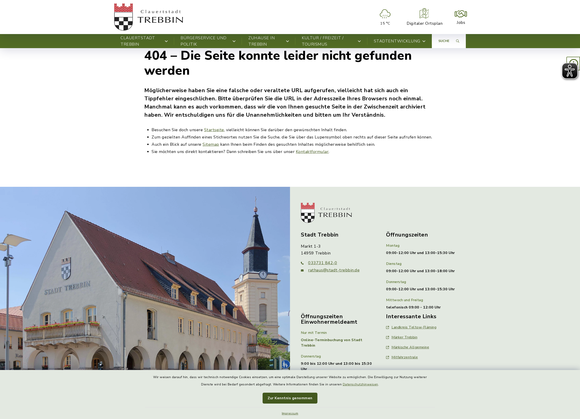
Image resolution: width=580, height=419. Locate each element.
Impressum (290, 413)
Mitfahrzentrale (405, 357)
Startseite (214, 130)
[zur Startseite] (148, 17)
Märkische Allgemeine (410, 347)
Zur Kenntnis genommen (290, 398)
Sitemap (211, 144)
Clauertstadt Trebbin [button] (138, 41)
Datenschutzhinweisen (360, 384)
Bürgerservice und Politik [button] (204, 41)
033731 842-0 (322, 263)
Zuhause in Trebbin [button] (261, 41)
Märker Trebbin (404, 337)
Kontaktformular (312, 151)
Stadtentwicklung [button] (397, 41)
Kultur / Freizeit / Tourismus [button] (323, 41)
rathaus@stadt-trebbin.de (334, 270)
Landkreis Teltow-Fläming (414, 327)
